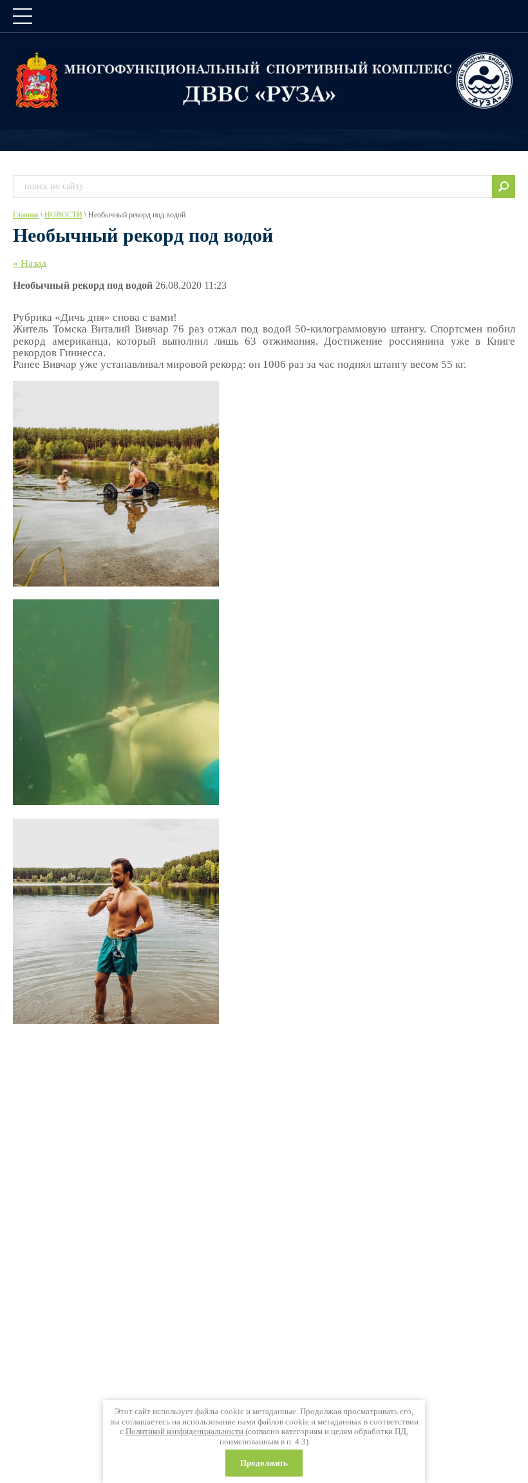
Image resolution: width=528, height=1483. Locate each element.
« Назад (29, 263)
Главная (26, 214)
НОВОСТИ (63, 214)
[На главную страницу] (264, 80)
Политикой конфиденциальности (184, 1431)
